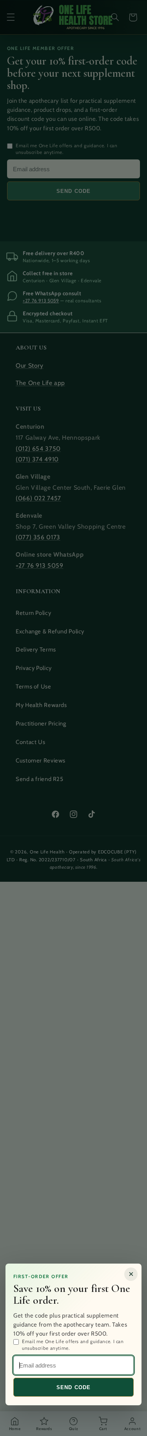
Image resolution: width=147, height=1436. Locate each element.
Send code (73, 1387)
